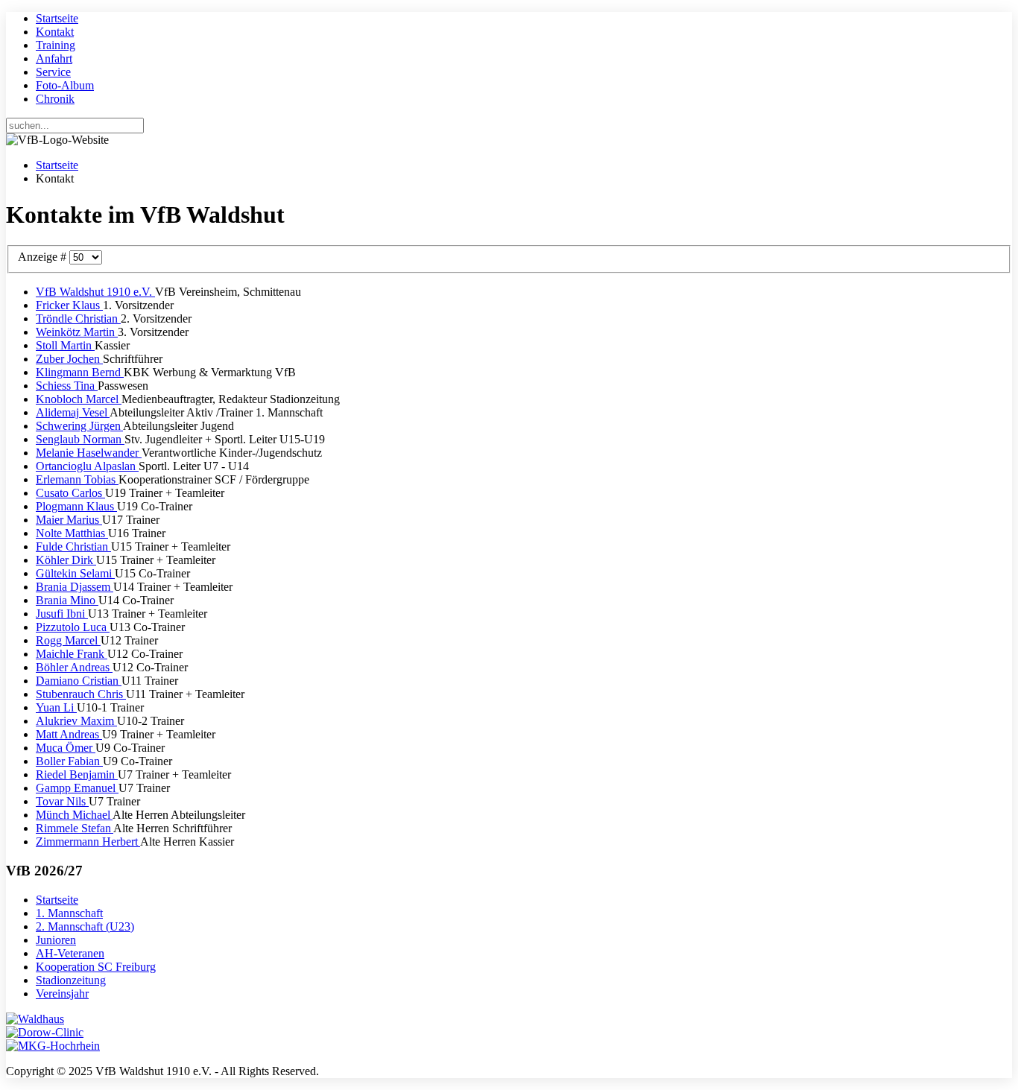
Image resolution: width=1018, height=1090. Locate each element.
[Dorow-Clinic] (44, 1032)
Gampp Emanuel (77, 788)
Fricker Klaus (69, 305)
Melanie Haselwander (89, 452)
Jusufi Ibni (62, 613)
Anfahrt (54, 58)
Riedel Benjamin (77, 774)
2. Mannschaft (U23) (85, 926)
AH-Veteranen (70, 953)
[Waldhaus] (35, 1019)
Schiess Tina (67, 385)
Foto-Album (65, 85)
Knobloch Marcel (78, 399)
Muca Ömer (65, 747)
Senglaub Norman (80, 439)
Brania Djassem (74, 586)
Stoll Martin (65, 345)
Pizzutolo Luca (73, 627)
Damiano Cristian (78, 680)
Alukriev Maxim (76, 720)
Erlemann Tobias (77, 479)
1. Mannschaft (69, 913)
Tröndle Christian (78, 318)
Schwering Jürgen (79, 425)
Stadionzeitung (71, 980)
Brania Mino (67, 600)
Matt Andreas (69, 734)
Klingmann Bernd (80, 372)
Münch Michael (74, 814)
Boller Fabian (69, 761)
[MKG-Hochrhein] (53, 1045)
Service (53, 72)
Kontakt (55, 31)
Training (55, 45)
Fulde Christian (73, 546)
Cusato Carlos (70, 493)
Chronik (55, 98)
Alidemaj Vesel (73, 412)
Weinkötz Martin (77, 332)
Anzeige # (43, 256)
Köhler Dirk (66, 560)
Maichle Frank (71, 653)
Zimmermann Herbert (88, 841)
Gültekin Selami (75, 573)
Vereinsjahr (62, 993)
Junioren (56, 940)
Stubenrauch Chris (81, 694)
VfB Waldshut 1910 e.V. (95, 291)
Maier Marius (69, 519)
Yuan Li (56, 707)
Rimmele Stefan (74, 828)
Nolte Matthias (72, 533)
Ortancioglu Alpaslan (87, 466)
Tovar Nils (62, 801)
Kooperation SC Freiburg (96, 966)
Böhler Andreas (74, 667)
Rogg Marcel (68, 640)
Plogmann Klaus (76, 506)
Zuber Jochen (69, 358)
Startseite (57, 18)
